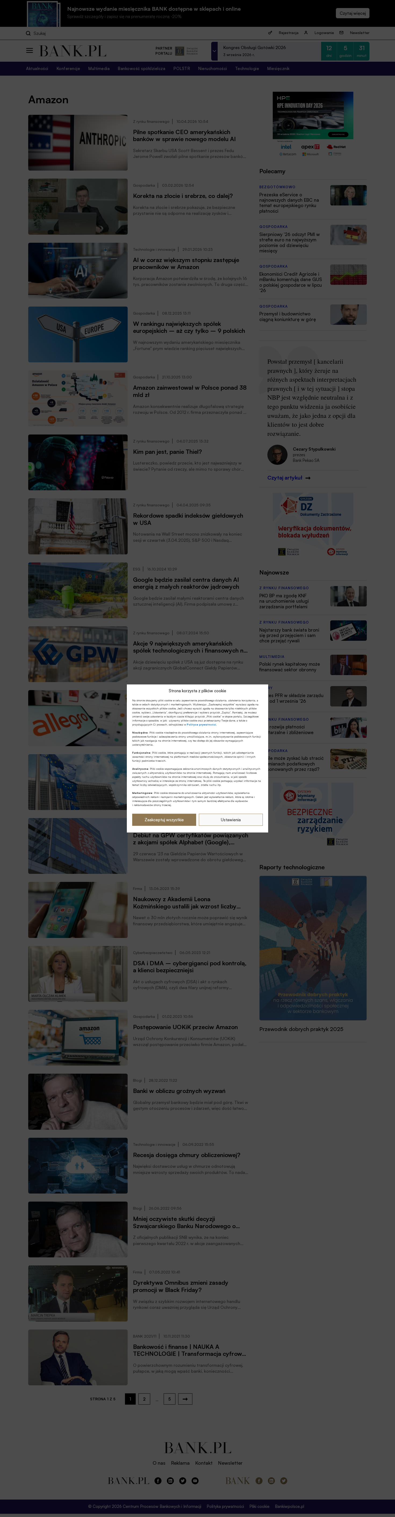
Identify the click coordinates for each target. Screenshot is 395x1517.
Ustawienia (231, 819)
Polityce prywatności (201, 724)
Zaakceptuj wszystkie (164, 819)
